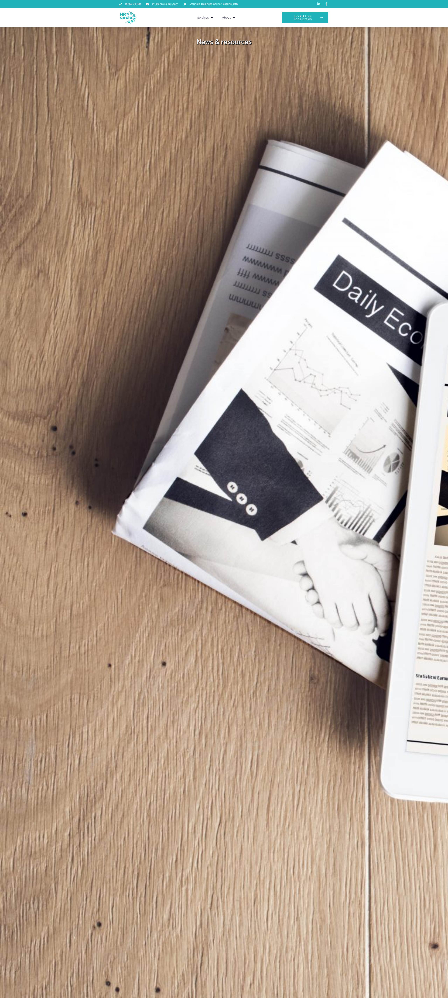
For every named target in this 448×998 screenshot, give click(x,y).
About (226, 17)
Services (203, 17)
